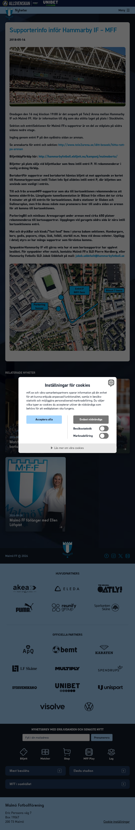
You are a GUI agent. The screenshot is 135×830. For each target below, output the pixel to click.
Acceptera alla (44, 419)
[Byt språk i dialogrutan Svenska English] (111, 383)
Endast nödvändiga (91, 419)
